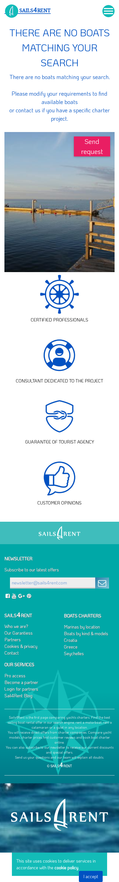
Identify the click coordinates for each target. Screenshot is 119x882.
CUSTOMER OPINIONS (59, 503)
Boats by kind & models (86, 633)
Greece (70, 647)
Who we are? (16, 626)
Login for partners (21, 689)
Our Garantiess (18, 633)
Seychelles (74, 653)
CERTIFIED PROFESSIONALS (59, 320)
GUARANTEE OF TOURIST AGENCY (59, 442)
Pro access (14, 675)
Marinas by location (82, 627)
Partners (12, 639)
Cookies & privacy (20, 646)
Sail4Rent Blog (18, 695)
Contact (11, 653)
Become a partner (21, 682)
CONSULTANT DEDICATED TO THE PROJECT (59, 381)
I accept (90, 876)
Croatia (70, 640)
